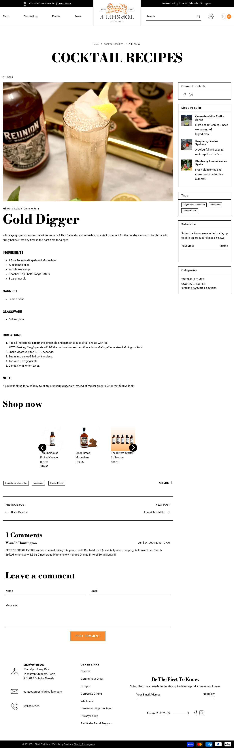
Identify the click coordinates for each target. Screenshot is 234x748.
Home (96, 44)
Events (56, 16)
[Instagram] (191, 94)
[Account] (211, 16)
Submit (224, 246)
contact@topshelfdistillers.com (42, 691)
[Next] (133, 448)
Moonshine (38, 483)
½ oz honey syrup (19, 269)
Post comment (88, 636)
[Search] (199, 16)
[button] (6, 16)
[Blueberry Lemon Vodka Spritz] (186, 165)
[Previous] (42, 448)
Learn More (64, 3)
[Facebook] (184, 94)
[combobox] (173, 16)
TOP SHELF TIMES (192, 279)
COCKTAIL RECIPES (113, 44)
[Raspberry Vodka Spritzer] (186, 144)
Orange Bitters (56, 483)
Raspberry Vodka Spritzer (206, 142)
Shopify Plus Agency (84, 744)
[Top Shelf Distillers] (117, 13)
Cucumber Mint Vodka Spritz (209, 118)
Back (10, 77)
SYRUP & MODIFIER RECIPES (199, 288)
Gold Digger (134, 44)
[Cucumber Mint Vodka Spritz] (186, 120)
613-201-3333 (31, 706)
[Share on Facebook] (171, 483)
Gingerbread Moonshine (16, 483)
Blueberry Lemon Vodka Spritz (211, 163)
